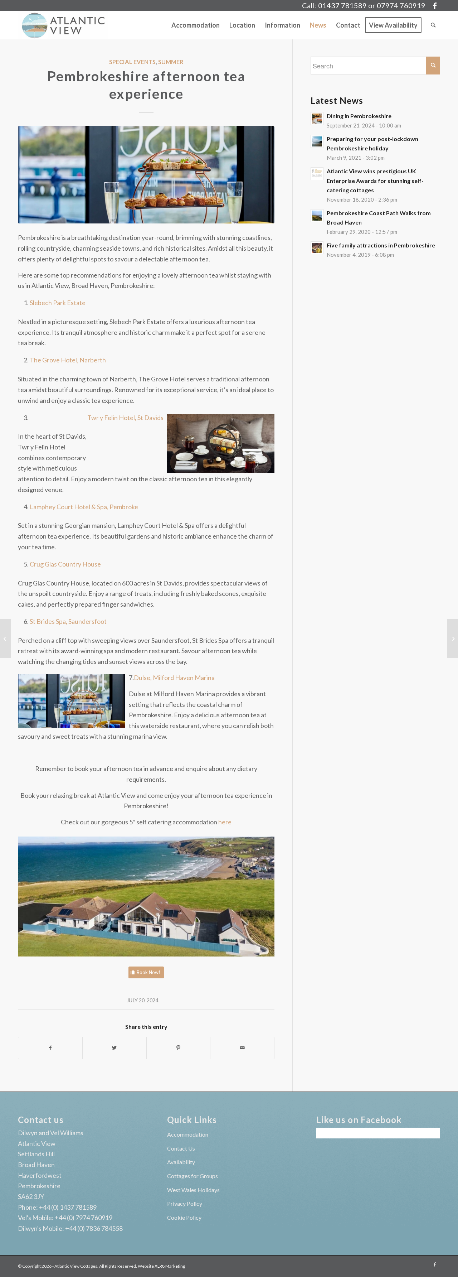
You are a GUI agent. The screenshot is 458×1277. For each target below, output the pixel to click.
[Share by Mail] (242, 1048)
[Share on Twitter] (114, 1048)
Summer (170, 61)
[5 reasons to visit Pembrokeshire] (452, 638)
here (225, 822)
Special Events (132, 61)
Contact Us (181, 1148)
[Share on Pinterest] (178, 1048)
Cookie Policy (184, 1217)
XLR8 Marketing (170, 1266)
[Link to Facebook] (434, 5)
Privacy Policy (184, 1203)
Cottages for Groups (192, 1175)
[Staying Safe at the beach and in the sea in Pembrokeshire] (5, 638)
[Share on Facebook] (50, 1048)
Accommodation (187, 1134)
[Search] (433, 25)
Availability (181, 1161)
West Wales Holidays (193, 1189)
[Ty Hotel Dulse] (146, 174)
